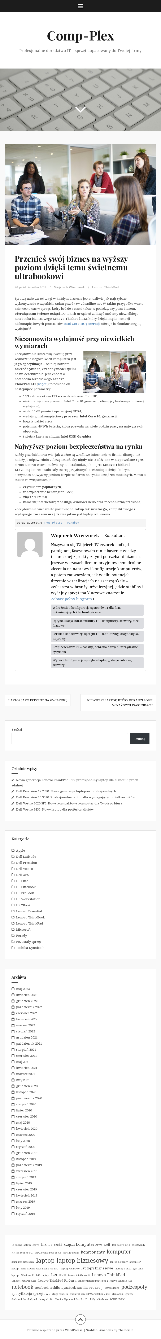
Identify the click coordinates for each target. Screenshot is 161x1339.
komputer (119, 1251)
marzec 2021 (25, 1074)
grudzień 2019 (27, 1153)
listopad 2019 (26, 1159)
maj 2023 (23, 989)
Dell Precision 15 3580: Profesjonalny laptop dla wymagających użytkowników (75, 797)
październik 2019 (29, 1165)
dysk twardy (138, 1244)
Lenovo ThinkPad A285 (24, 1280)
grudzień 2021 (27, 1037)
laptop (45, 1260)
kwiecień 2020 (26, 1128)
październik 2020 (29, 1098)
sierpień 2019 (26, 1177)
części (58, 1245)
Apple (20, 850)
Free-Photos (53, 522)
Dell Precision (26, 862)
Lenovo (58, 1274)
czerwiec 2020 (26, 1116)
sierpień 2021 (26, 1049)
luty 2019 (23, 1207)
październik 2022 (29, 1007)
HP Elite (22, 881)
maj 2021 (23, 1061)
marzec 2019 (25, 1201)
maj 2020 (23, 1122)
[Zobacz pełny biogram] (93, 599)
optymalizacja (111, 1287)
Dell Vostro (24, 868)
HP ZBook (23, 905)
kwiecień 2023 (26, 995)
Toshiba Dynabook (30, 947)
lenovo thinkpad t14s (121, 1280)
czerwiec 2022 (26, 1013)
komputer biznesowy (23, 1261)
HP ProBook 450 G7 (22, 1252)
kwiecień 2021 (26, 1068)
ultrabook (102, 1299)
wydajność (117, 1299)
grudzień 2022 (27, 1001)
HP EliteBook (26, 887)
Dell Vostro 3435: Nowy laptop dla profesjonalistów (55, 809)
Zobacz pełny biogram (71, 598)
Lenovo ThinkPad (105, 287)
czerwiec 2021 (26, 1055)
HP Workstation (28, 899)
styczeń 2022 (25, 1031)
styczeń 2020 (25, 1147)
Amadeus (106, 1330)
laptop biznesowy (82, 1260)
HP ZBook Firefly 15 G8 (48, 1252)
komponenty (93, 1252)
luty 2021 (23, 1080)
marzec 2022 (25, 1025)
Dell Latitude (26, 856)
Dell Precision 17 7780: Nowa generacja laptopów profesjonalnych (66, 791)
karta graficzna (71, 1252)
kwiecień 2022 (26, 1019)
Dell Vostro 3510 (121, 1244)
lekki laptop (42, 1275)
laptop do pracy (119, 1261)
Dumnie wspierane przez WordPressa (55, 1330)
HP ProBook (25, 893)
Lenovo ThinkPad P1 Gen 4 (57, 1280)
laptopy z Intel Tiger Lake (129, 1268)
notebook (22, 1286)
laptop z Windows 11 (23, 1275)
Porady (21, 935)
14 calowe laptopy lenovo (25, 1244)
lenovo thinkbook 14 (79, 1275)
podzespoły (134, 1286)
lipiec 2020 (24, 1110)
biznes (46, 1244)
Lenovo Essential (29, 911)
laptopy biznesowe (97, 1268)
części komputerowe (83, 1244)
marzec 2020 (25, 1134)
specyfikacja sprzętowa (31, 1293)
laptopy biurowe (70, 1268)
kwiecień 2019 (26, 1195)
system (129, 1293)
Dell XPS (22, 875)
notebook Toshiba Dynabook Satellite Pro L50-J (69, 1288)
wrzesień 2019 (27, 1171)
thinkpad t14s (46, 1299)
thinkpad (32, 1299)
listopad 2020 (26, 1092)
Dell (107, 1245)
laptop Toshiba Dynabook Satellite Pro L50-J (36, 1268)
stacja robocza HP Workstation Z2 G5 (90, 1293)
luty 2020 (23, 1140)
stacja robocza (60, 1293)
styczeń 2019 (25, 1213)
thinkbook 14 (19, 1299)
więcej (43, 384)
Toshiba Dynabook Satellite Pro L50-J (75, 1299)
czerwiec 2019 (26, 1189)
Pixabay (73, 522)
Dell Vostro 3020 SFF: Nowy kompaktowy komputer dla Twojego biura (69, 803)
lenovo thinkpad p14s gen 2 (93, 1280)
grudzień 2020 (27, 1086)
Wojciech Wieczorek (69, 287)
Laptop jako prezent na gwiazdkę (37, 700)
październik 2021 (29, 1043)
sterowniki (117, 1293)
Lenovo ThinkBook (30, 917)
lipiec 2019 (24, 1183)
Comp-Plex (80, 35)
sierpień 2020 (26, 1104)
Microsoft (23, 929)
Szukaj (17, 729)
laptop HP (135, 1261)
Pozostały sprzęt (28, 941)
